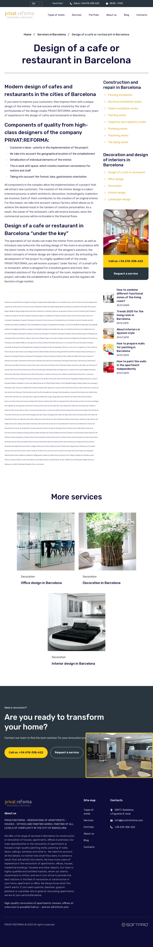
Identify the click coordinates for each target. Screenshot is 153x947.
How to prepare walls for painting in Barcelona (131, 347)
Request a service (126, 273)
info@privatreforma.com (128, 820)
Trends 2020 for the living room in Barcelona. (130, 315)
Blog (126, 15)
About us (111, 15)
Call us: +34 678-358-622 (86, 3)
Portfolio (94, 15)
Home (27, 34)
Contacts (141, 15)
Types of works (56, 15)
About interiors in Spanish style (128, 331)
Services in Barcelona (51, 34)
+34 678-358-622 (124, 827)
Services (76, 15)
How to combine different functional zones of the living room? (130, 295)
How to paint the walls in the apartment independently (131, 365)
